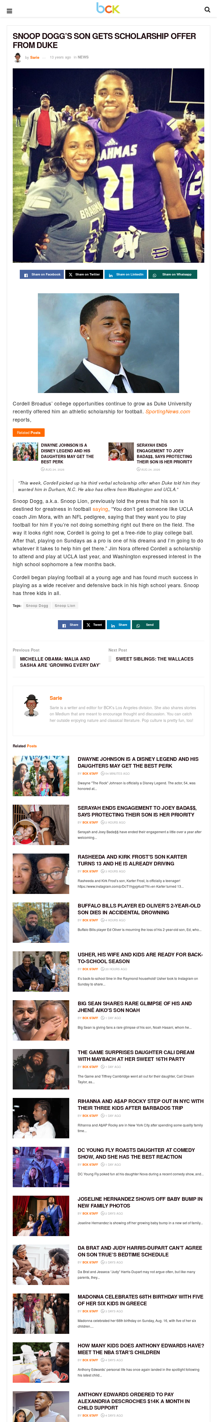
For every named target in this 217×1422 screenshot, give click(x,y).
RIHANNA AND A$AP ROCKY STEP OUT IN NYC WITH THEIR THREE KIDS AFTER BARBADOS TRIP (141, 1104)
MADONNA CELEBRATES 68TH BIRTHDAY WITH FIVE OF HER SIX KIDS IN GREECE (140, 1300)
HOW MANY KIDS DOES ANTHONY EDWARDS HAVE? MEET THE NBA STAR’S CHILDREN (141, 1349)
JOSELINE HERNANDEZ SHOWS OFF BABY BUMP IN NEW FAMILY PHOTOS (140, 1202)
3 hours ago (115, 871)
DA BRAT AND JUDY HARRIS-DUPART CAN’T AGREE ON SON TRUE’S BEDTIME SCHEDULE (140, 1251)
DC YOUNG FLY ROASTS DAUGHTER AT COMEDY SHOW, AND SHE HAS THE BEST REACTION (136, 1153)
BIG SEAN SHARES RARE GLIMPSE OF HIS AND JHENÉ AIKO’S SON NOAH (135, 1006)
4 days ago (114, 1360)
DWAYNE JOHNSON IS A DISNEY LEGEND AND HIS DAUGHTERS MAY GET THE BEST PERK (138, 762)
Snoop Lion (65, 605)
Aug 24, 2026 (54, 470)
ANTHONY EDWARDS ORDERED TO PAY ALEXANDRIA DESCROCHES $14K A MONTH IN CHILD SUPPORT (134, 1401)
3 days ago (114, 1262)
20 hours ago (116, 969)
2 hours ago (115, 822)
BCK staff (90, 774)
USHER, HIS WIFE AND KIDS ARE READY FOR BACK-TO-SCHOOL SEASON (140, 958)
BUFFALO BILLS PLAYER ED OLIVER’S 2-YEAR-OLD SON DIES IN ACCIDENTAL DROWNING (139, 909)
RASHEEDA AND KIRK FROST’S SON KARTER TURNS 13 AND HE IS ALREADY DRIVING (132, 860)
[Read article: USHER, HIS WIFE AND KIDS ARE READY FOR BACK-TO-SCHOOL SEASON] (41, 971)
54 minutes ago (117, 774)
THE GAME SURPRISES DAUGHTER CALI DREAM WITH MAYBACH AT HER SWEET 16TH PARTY (136, 1055)
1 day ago (113, 1018)
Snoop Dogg (37, 605)
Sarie (34, 57)
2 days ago (114, 1213)
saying (100, 508)
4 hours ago (115, 920)
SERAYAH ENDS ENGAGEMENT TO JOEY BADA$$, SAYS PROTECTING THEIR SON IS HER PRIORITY (137, 811)
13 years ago (60, 57)
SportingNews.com (168, 411)
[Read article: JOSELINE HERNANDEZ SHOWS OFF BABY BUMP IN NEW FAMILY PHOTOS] (41, 1216)
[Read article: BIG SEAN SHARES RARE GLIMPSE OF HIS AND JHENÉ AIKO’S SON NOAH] (41, 1020)
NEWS (83, 57)
